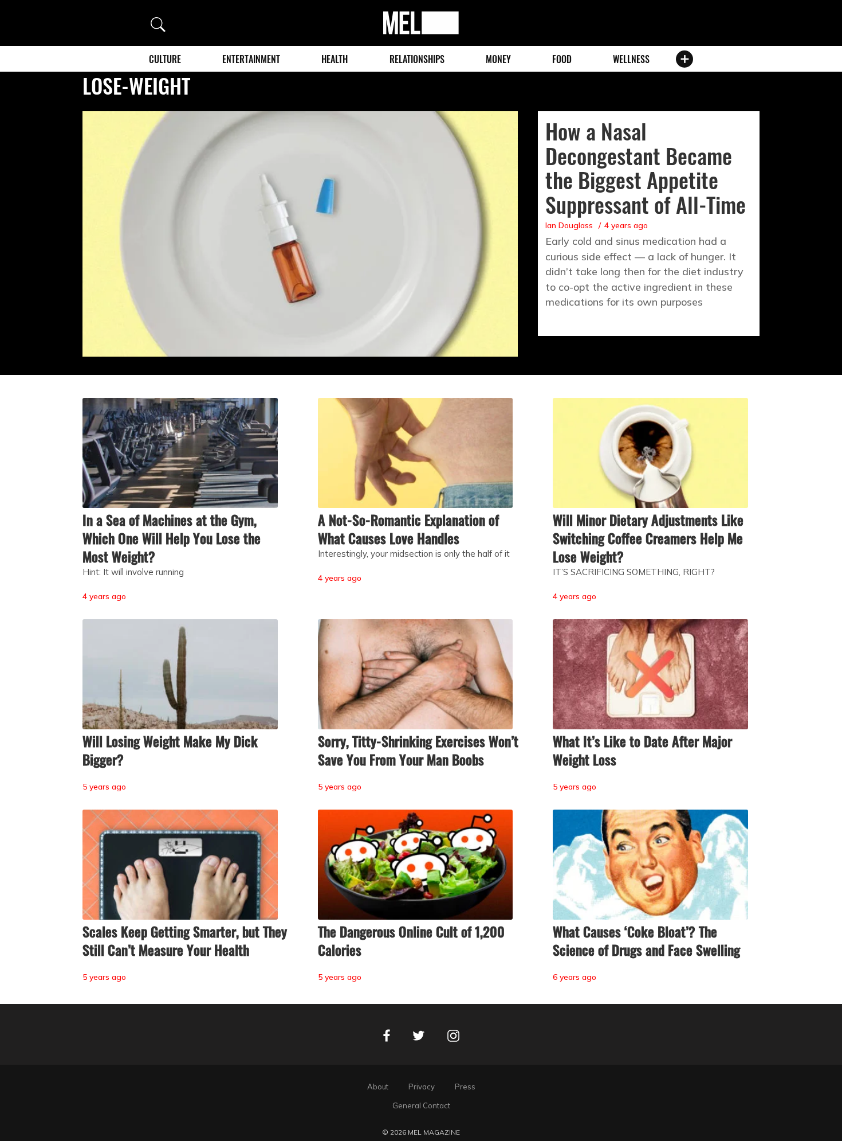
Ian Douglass (569, 225)
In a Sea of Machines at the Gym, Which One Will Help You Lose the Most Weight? (171, 537)
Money (498, 59)
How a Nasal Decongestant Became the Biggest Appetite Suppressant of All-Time (645, 168)
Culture (165, 59)
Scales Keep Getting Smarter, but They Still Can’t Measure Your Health (184, 940)
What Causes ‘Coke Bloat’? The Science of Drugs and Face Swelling (646, 940)
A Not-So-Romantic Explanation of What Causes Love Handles (408, 528)
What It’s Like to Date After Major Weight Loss (642, 749)
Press (465, 1086)
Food (562, 59)
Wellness (631, 59)
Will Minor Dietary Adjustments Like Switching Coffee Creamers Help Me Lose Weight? (648, 537)
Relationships (416, 59)
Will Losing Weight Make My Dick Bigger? (170, 749)
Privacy (421, 1086)
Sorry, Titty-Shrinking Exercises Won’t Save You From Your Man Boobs (418, 749)
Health (334, 59)
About (377, 1086)
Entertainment (251, 59)
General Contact (421, 1105)
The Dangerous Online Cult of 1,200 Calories (411, 940)
